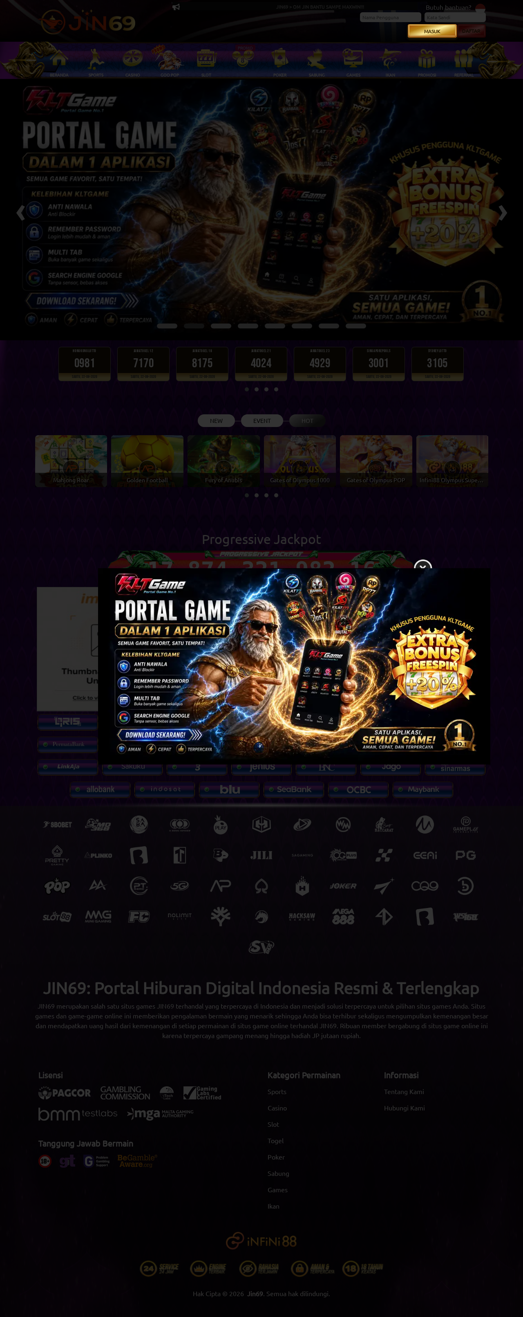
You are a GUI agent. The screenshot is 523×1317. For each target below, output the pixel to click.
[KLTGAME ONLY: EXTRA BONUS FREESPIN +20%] (261, 668)
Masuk (432, 31)
